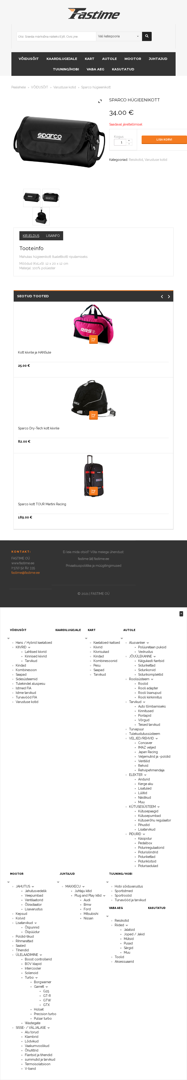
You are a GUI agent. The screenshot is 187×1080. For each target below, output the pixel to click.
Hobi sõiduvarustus (129, 886)
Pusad (128, 943)
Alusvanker (137, 642)
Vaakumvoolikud (37, 1046)
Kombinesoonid (105, 661)
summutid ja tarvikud (40, 1059)
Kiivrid (98, 647)
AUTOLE (109, 59)
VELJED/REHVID (142, 738)
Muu (141, 802)
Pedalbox (145, 843)
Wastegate (32, 1023)
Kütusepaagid (148, 811)
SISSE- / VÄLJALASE (31, 1027)
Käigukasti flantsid (151, 661)
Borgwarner (42, 982)
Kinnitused (145, 711)
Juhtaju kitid (83, 891)
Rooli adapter (148, 688)
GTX (46, 1005)
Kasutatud (123, 69)
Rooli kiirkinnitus (150, 697)
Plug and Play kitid (88, 895)
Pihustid (144, 825)
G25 (46, 991)
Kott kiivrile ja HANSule (34, 352)
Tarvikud (31, 661)
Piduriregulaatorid (151, 847)
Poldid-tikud (25, 936)
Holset (39, 1009)
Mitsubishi (91, 914)
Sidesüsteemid (26, 679)
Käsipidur (145, 838)
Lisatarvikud (146, 829)
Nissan (88, 918)
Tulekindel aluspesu (30, 683)
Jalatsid (129, 929)
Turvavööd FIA (26, 697)
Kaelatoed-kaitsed (107, 642)
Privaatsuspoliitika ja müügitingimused (93, 565)
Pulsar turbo (43, 1018)
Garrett (39, 986)
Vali (93, 491)
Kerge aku (145, 784)
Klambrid (31, 1037)
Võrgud (143, 720)
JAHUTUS (23, 886)
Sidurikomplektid (150, 674)
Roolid (143, 683)
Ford (87, 909)
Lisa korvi (164, 139)
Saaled (21, 945)
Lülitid (142, 793)
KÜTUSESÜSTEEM (143, 806)
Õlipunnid (32, 927)
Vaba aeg (95, 69)
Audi (87, 900)
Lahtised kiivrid (36, 652)
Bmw (87, 904)
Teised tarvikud (149, 724)
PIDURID (135, 834)
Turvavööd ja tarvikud (130, 900)
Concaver (145, 743)
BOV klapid (33, 964)
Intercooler (33, 968)
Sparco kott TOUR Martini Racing (42, 504)
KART (89, 59)
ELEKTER (136, 775)
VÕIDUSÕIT (29, 59)
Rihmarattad (24, 941)
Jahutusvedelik (36, 891)
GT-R (47, 996)
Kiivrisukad (101, 652)
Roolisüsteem (139, 679)
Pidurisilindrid (148, 852)
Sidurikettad (146, 665)
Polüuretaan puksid (152, 647)
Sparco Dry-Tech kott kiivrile (38, 428)
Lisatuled (144, 788)
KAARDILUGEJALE (62, 59)
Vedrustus (145, 652)
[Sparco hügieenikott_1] (50, 197)
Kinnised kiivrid (36, 656)
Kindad (21, 665)
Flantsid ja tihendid (38, 1055)
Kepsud (21, 914)
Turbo (30, 977)
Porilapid (144, 715)
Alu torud (32, 1032)
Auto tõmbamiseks (152, 706)
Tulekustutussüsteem (144, 734)
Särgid (128, 948)
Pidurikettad (146, 857)
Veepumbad (34, 895)
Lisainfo (53, 236)
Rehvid (143, 765)
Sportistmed (124, 891)
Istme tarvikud (26, 693)
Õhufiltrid (31, 1050)
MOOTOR (133, 59)
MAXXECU (73, 886)
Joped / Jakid (134, 934)
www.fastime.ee (22, 563)
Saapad (21, 674)
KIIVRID (21, 647)
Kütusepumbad (149, 816)
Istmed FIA (23, 688)
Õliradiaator (33, 904)
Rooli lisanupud (149, 693)
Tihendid (22, 950)
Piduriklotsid (147, 861)
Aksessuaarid (124, 961)
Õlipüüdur (32, 932)
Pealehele (18, 87)
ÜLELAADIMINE (27, 955)
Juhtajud (158, 59)
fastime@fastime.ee (25, 573)
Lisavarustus (34, 909)
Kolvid (20, 918)
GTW (47, 1000)
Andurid (144, 779)
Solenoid (31, 973)
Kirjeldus (31, 236)
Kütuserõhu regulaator (154, 820)
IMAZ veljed (147, 747)
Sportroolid (123, 895)
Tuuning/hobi (66, 69)
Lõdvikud (32, 1041)
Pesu (97, 665)
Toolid (119, 957)
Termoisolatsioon (37, 1064)
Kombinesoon (26, 670)
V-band (30, 1068)
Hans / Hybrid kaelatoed (34, 642)
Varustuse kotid (64, 87)
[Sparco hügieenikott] (31, 197)
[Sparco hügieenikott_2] (41, 215)
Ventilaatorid (34, 900)
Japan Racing (148, 752)
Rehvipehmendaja (151, 770)
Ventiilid (144, 761)
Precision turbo (45, 1014)
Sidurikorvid (147, 670)
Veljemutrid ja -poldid (154, 756)
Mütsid (129, 939)
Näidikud (144, 797)
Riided (120, 925)
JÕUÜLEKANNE (141, 656)
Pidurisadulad (148, 866)
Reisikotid (136, 160)
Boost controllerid (38, 959)
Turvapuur (136, 729)
